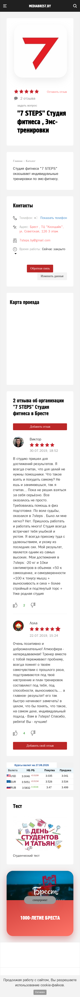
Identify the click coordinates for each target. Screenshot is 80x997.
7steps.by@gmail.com (34, 240)
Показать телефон (53, 218)
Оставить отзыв (57, 91)
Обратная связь (40, 268)
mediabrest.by (40, 6)
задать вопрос (27, 105)
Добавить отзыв (40, 426)
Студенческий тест (26, 855)
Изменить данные (52, 276)
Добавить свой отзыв (40, 745)
